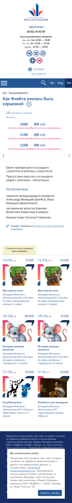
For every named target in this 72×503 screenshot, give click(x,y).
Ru (52, 83)
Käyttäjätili (38, 69)
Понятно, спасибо (50, 493)
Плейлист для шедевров (53, 402)
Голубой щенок (12, 402)
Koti (5, 93)
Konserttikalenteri (18, 93)
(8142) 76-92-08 (36, 31)
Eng (60, 83)
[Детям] (39, 62)
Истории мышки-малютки (14, 348)
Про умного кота (13, 290)
